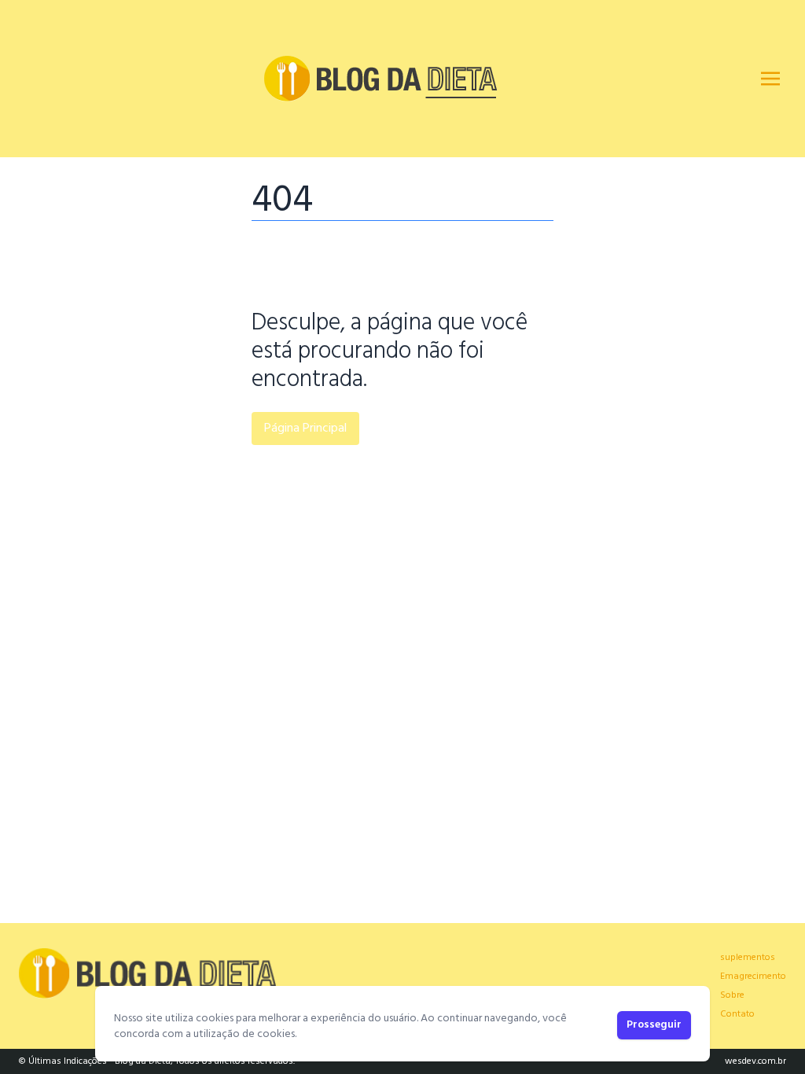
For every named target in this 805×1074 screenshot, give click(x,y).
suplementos (747, 957)
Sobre (732, 995)
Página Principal (305, 428)
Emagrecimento (753, 976)
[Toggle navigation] (770, 78)
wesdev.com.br (755, 1061)
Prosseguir (654, 1025)
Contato (737, 1014)
